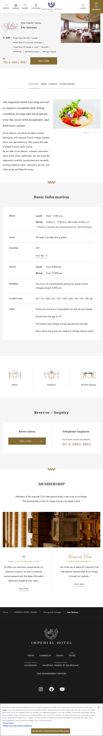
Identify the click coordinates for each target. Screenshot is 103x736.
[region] (51, 719)
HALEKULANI (30, 665)
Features (53, 84)
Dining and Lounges (52, 612)
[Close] (99, 708)
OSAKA (59, 655)
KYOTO (72, 655)
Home (5, 612)
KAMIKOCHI (45, 655)
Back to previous (94, 133)
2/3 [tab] (88, 132)
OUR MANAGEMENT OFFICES (51, 673)
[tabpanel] (76, 114)
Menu (44, 84)
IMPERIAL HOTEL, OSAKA (25, 612)
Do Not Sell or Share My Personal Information (50, 731)
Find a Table (43, 61)
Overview (34, 84)
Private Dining (67, 84)
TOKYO (31, 655)
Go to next (100, 133)
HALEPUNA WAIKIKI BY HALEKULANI (61, 665)
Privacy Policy (8, 723)
